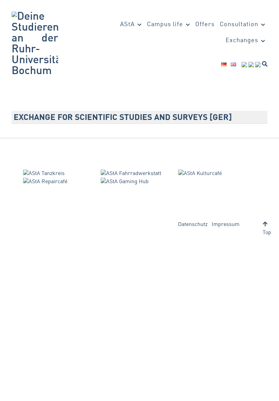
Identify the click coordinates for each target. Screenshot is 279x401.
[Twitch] (258, 64)
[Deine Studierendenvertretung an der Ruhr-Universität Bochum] (35, 44)
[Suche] (264, 64)
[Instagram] (251, 64)
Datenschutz (193, 224)
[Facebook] (244, 64)
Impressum (226, 224)
